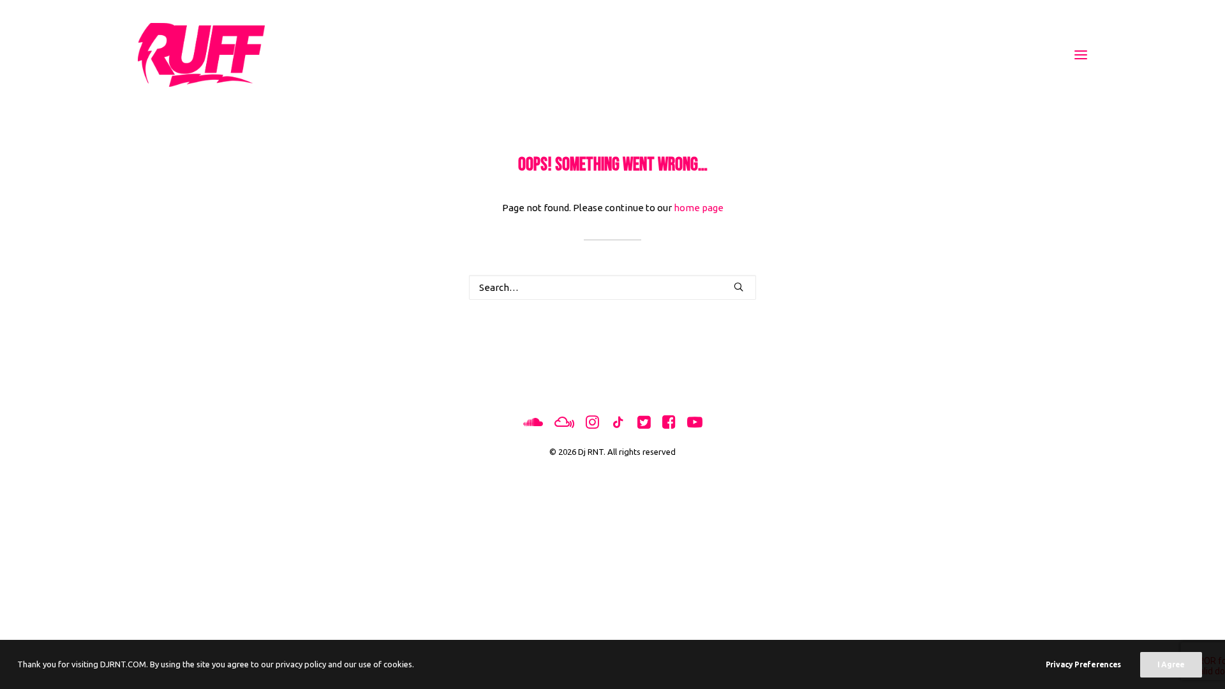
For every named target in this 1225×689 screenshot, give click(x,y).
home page (699, 207)
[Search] (612, 287)
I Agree (1171, 664)
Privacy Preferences (1083, 664)
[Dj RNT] (201, 55)
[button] (1080, 55)
